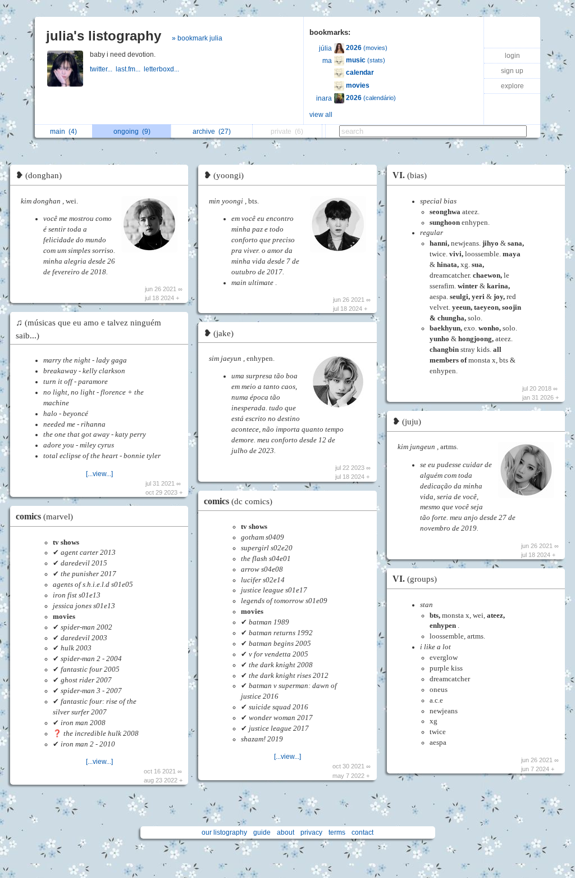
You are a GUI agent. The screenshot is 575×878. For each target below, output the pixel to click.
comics (44, 516)
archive (212, 131)
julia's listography (103, 35)
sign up (512, 71)
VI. (410, 175)
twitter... (103, 69)
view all (320, 115)
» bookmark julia (197, 38)
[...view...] (99, 474)
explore (512, 86)
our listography (224, 832)
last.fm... (130, 69)
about (285, 832)
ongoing (131, 131)
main (63, 131)
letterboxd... (162, 69)
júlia (325, 48)
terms (336, 832)
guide (262, 832)
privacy (311, 832)
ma (327, 61)
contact (362, 832)
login (512, 56)
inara (324, 98)
